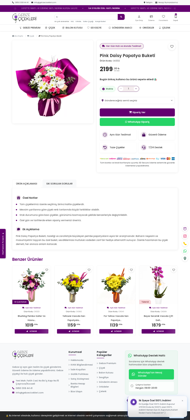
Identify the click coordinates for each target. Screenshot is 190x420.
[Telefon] (185, 244)
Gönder (33, 331)
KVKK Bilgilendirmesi (82, 364)
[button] (59, 27)
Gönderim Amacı (121, 27)
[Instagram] (185, 236)
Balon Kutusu (74, 27)
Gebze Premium (31, 27)
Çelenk (166, 27)
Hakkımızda (77, 360)
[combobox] (140, 100)
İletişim (149, 2)
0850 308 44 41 (22, 2)
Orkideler (148, 27)
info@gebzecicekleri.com (45, 2)
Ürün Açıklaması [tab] (26, 183)
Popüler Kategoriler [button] (104, 353)
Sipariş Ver (138, 112)
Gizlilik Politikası (79, 374)
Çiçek (51, 27)
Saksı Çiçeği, (88, 21)
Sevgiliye (96, 27)
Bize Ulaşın (76, 391)
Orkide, (78, 21)
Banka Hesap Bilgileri (78, 385)
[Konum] (185, 258)
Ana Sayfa (18, 36)
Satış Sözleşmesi (80, 378)
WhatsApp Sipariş (138, 122)
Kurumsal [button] (75, 352)
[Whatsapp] (185, 251)
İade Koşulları (78, 369)
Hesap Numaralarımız (168, 2)
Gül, (72, 21)
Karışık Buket (100, 21)
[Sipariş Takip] (185, 229)
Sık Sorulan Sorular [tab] (59, 183)
